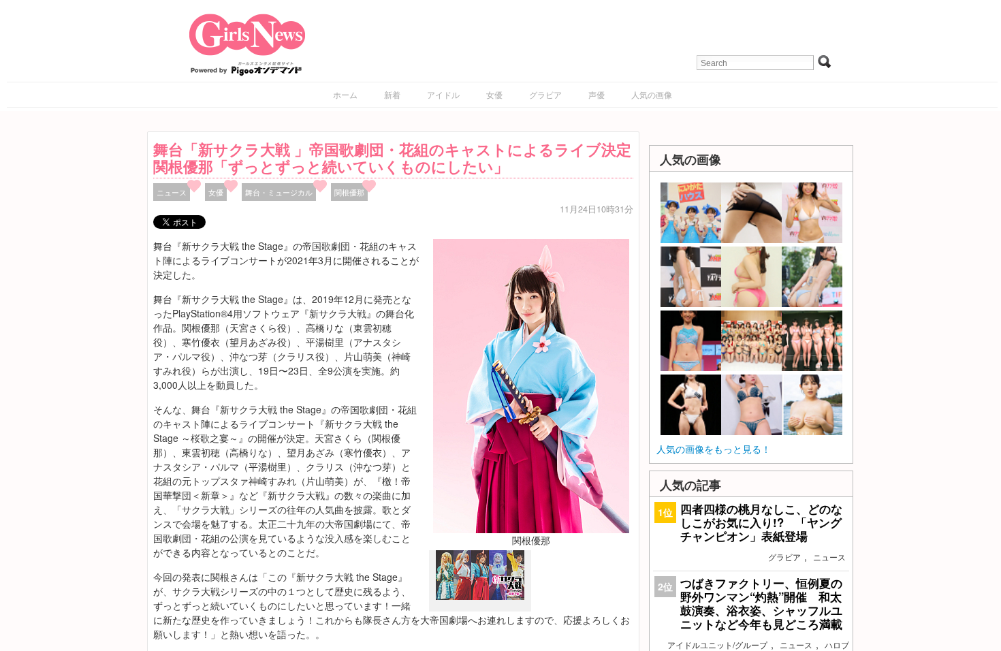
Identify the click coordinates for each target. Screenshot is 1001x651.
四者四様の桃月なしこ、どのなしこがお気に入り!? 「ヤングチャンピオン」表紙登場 (761, 522)
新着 (392, 94)
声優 (596, 94)
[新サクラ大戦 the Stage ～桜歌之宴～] (480, 596)
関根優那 (349, 192)
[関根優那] (531, 385)
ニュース (172, 192)
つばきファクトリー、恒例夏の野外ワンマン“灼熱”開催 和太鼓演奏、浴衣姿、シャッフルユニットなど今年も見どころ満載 (761, 603)
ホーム (345, 94)
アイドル (443, 94)
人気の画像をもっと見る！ (713, 449)
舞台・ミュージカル (279, 192)
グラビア (545, 94)
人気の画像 (651, 94)
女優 (494, 94)
